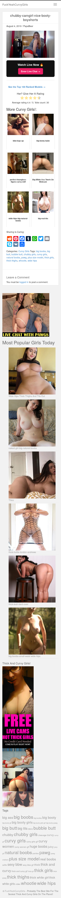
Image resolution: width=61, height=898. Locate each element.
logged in (23, 282)
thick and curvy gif (20, 871)
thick (37, 865)
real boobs (48, 858)
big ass (7, 817)
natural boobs (13, 257)
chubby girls (30, 254)
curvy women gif (22, 846)
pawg (24, 257)
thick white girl (39, 877)
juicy (51, 846)
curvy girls (42, 254)
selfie (4, 865)
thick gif (31, 871)
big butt (9, 828)
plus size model (35, 257)
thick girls (49, 257)
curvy (50, 835)
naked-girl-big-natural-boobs (23, 448)
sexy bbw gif (28, 864)
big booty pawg (51, 823)
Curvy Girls (23, 251)
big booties (38, 818)
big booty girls (22, 822)
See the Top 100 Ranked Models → (26, 86)
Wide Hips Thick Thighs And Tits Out (27, 396)
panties (36, 853)
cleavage (42, 835)
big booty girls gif (39, 823)
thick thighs (12, 260)
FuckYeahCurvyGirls (15, 4)
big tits (23, 828)
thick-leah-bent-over (18, 604)
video (17, 883)
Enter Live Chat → (30, 71)
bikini (30, 828)
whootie (22, 260)
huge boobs (38, 846)
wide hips (32, 260)
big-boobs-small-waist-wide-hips (24, 656)
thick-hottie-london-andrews (22, 552)
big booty (49, 817)
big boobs (41, 251)
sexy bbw (15, 864)
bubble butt (17, 254)
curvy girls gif (32, 841)
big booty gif (6, 823)
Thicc (11, 500)
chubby (7, 834)
